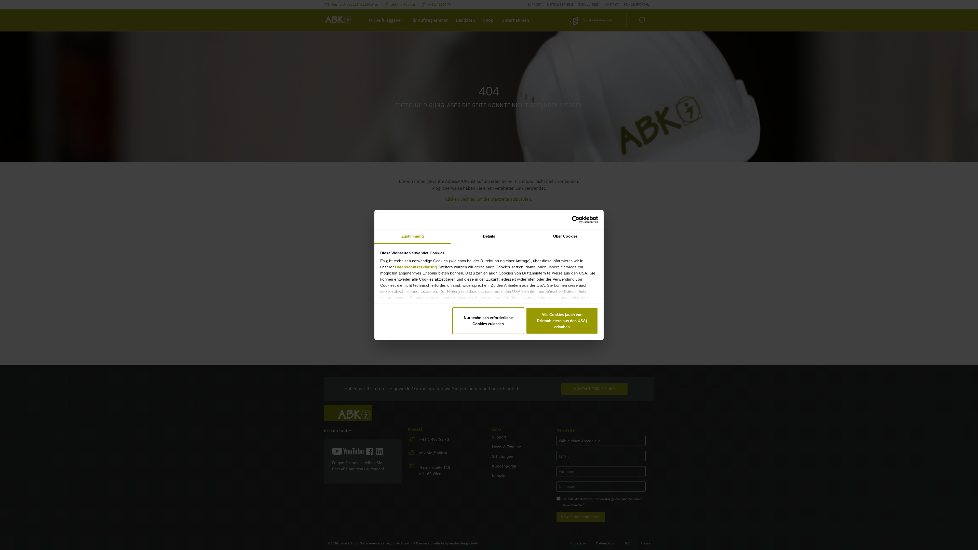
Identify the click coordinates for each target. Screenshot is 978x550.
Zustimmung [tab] (412, 236)
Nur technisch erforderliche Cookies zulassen (488, 320)
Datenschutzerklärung (416, 267)
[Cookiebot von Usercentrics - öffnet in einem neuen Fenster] (575, 219)
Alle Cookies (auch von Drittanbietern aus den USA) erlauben (562, 320)
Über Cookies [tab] (565, 236)
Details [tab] (489, 236)
